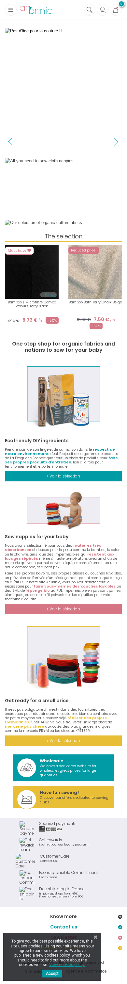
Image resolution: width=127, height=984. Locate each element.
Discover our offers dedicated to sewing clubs (74, 797)
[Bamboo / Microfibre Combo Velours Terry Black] (32, 272)
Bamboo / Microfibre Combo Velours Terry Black (32, 304)
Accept (52, 973)
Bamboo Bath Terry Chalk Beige (95, 302)
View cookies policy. (67, 964)
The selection (63, 236)
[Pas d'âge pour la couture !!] (63, 88)
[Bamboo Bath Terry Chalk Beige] (95, 272)
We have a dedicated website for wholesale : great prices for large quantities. (68, 768)
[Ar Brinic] (36, 10)
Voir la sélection (64, 476)
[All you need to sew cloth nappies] (63, 187)
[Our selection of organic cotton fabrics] (63, 223)
